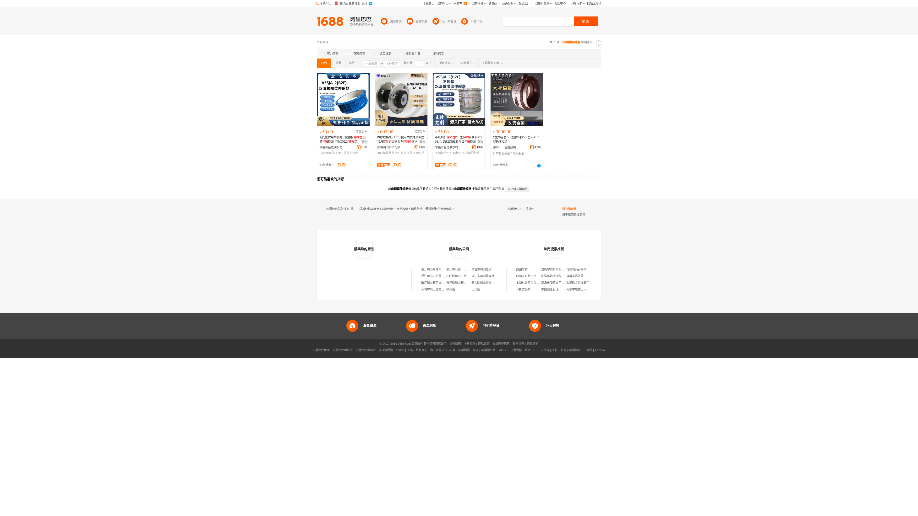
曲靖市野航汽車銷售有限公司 (534, 276)
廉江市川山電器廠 (482, 276)
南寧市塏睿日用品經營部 (582, 289)
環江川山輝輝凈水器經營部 (438, 269)
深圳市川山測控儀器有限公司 (440, 289)
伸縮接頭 (337, 153)
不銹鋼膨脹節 (471, 153)
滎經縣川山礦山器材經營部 (463, 283)
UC (535, 350)
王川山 (475, 289)
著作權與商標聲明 (435, 343)
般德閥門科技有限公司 (390, 147)
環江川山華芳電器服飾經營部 (440, 283)
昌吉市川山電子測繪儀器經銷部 (491, 269)
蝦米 (475, 350)
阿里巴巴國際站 (343, 350)
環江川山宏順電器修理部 (437, 276)
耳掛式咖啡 (523, 289)
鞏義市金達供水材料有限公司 (332, 147)
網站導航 (532, 343)
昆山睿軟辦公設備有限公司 (558, 269)
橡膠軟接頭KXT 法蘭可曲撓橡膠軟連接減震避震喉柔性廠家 (400, 139)
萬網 (527, 350)
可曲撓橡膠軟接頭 (388, 153)
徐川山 (450, 289)
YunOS (503, 350)
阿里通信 (516, 350)
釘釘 (563, 350)
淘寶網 (400, 350)
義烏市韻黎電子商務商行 (557, 283)
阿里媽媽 (464, 350)
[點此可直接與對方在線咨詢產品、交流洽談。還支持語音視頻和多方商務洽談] (539, 165)
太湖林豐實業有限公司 (530, 283)
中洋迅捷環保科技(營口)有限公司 (562, 276)
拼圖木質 (522, 269)
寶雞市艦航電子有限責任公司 (585, 276)
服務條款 (469, 343)
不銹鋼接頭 (442, 153)
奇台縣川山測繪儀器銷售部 (488, 283)
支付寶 (545, 350)
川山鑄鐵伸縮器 (530, 209)
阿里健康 (575, 350)
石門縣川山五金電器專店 (462, 276)
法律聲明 (455, 343)
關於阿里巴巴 (501, 343)
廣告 (364, 142)
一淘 (430, 350)
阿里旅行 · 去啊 (445, 350)
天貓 (410, 350)
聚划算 (420, 350)
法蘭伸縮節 (351, 153)
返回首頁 (498, 189)
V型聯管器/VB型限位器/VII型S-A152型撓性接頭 (516, 139)
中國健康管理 (549, 289)
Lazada (600, 350)
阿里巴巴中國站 (365, 350)
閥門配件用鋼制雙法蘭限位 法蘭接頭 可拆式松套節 (342, 139)
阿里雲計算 (488, 350)
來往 (555, 350)
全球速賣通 (385, 350)
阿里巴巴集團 (321, 350)
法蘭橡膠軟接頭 (411, 153)
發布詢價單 (569, 209)
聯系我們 (518, 343)
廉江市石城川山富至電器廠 (463, 269)
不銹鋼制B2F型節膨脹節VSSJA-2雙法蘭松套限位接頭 (458, 139)
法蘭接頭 (325, 153)
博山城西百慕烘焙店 (579, 269)
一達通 (588, 350)
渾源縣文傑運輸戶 (577, 283)
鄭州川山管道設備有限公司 (506, 147)
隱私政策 (484, 343)
